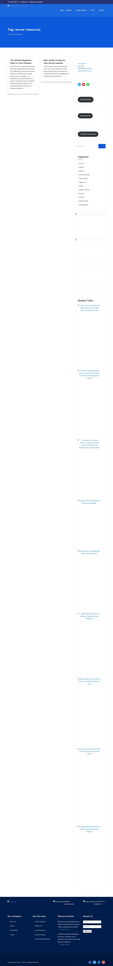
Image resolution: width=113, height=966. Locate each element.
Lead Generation (40, 930)
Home (61, 10)
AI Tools (81, 163)
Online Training (81, 10)
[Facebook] (93, 2)
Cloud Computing (84, 175)
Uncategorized (83, 205)
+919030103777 (99, 902)
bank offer (81, 66)
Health (81, 186)
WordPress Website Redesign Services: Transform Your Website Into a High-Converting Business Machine (69, 938)
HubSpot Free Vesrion (88, 134)
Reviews (81, 193)
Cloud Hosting (83, 178)
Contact (101, 10)
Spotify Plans (85, 99)
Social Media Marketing (42, 939)
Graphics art (82, 182)
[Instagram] (103, 2)
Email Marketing (40, 922)
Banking (81, 167)
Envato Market (85, 116)
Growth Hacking (40, 935)
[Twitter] (96, 2)
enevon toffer (82, 63)
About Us (13, 922)
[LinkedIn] (100, 2)
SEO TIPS (81, 197)
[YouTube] (83, 84)
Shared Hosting (83, 201)
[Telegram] (79, 84)
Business (81, 171)
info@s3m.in (98, 904)
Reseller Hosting (84, 190)
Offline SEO (38, 926)
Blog (92, 10)
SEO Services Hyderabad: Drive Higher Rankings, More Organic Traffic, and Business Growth (69, 924)
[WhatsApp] (87, 84)
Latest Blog (13, 930)
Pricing (12, 935)
